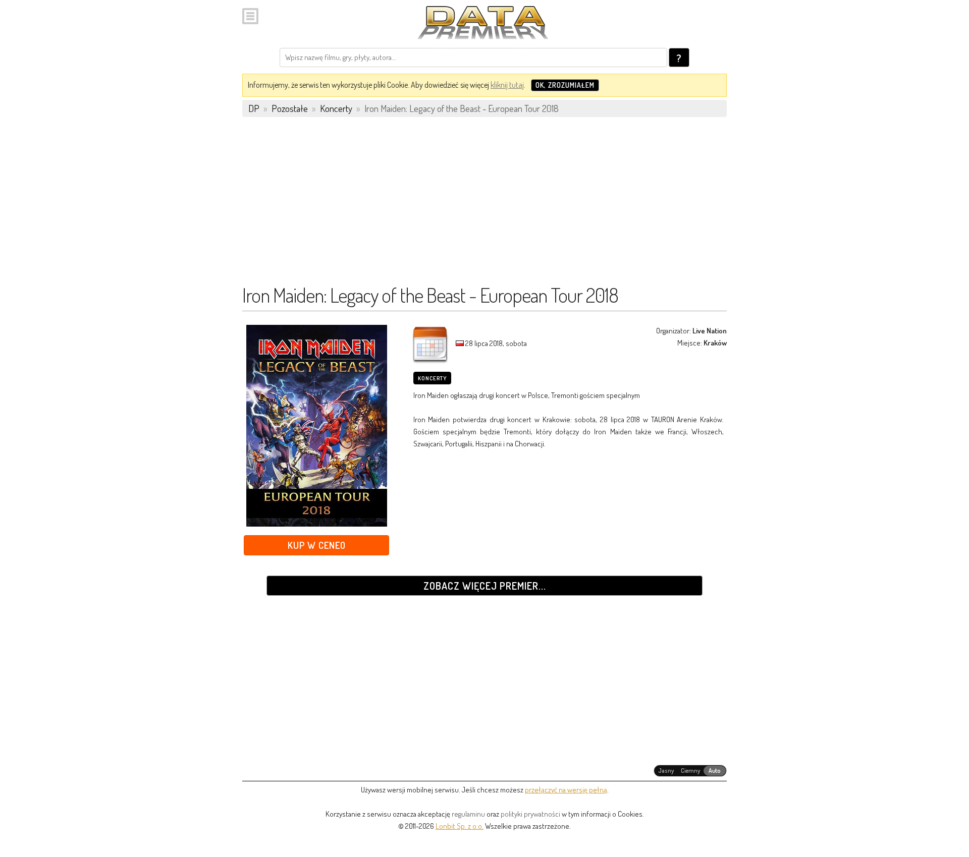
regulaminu (468, 814)
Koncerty (432, 378)
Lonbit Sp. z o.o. (459, 826)
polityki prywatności (530, 814)
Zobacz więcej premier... (484, 585)
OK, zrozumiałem (565, 85)
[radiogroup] (690, 771)
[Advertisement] (484, 205)
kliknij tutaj (507, 85)
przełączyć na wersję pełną (566, 789)
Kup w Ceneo (317, 545)
